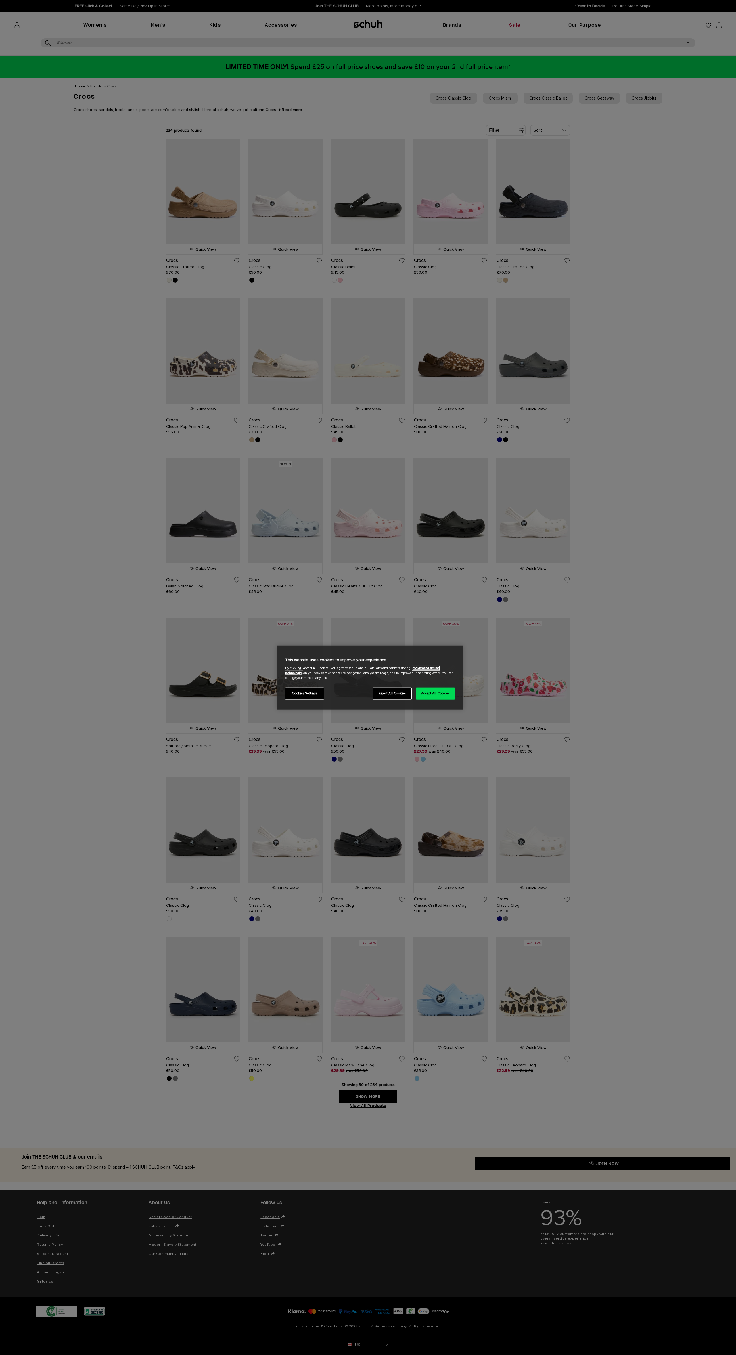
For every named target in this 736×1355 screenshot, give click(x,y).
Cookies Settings (304, 693)
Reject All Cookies (392, 693)
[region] (370, 678)
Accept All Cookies (435, 693)
